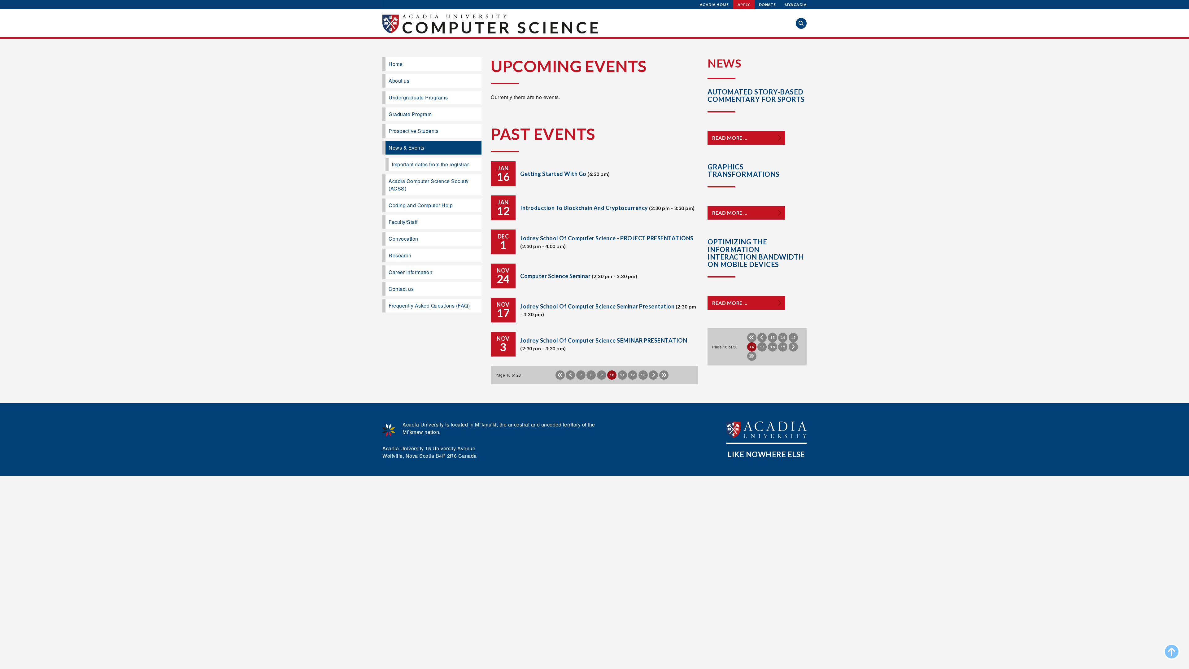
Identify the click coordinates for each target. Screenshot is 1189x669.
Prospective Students (413, 130)
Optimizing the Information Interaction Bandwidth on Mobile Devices (756, 253)
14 (783, 337)
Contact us (401, 288)
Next (653, 375)
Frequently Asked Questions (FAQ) (429, 305)
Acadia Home (714, 4)
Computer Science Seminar (555, 276)
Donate (767, 4)
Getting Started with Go (553, 173)
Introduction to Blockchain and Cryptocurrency (584, 207)
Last (664, 375)
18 (772, 346)
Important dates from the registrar (430, 164)
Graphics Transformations (744, 170)
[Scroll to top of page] (1172, 652)
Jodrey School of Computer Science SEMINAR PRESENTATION (603, 340)
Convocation (403, 238)
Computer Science (501, 27)
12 (632, 375)
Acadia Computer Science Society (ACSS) (429, 184)
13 (643, 375)
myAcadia (796, 4)
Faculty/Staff (403, 221)
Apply (744, 4)
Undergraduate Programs (418, 97)
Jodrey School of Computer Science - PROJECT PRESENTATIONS (607, 238)
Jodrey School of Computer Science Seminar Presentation (597, 306)
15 (793, 337)
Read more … (729, 138)
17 (762, 346)
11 (622, 375)
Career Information (410, 272)
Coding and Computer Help (421, 205)
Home (396, 64)
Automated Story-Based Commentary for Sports (756, 95)
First (560, 375)
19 (783, 346)
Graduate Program (410, 114)
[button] (801, 23)
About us (399, 80)
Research (400, 255)
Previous (570, 375)
